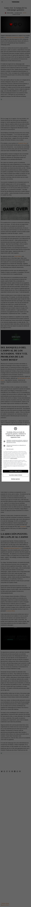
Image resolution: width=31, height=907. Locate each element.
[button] (15, 449)
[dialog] (15, 453)
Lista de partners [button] (13, 458)
